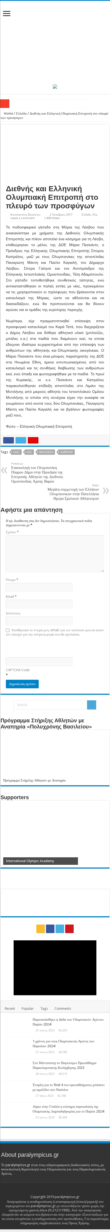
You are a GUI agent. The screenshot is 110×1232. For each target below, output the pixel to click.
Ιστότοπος (13, 613)
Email (11, 597)
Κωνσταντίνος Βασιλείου (25, 214)
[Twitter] (60, 929)
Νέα (94, 214)
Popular (28, 1008)
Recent (10, 1008)
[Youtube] (69, 929)
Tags (44, 1008)
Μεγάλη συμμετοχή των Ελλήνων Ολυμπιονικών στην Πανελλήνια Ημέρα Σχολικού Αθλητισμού (73, 492)
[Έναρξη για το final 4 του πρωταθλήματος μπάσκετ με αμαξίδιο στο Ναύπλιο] (16, 1092)
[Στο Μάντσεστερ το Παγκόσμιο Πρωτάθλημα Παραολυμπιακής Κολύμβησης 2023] (16, 1070)
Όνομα (12, 580)
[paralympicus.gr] (55, 41)
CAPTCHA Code (18, 670)
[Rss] (40, 929)
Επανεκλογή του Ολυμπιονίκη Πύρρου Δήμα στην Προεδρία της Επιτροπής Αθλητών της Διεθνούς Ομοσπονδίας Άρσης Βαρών (37, 472)
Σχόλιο (12, 532)
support (66, 452)
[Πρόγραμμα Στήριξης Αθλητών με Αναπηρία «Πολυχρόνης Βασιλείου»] (55, 755)
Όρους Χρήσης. (79, 1223)
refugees (46, 452)
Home (8, 113)
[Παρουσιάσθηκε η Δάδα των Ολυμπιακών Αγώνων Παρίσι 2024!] (16, 1026)
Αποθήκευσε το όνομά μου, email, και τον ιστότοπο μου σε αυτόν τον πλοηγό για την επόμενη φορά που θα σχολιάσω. (55, 632)
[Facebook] (50, 929)
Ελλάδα (21, 113)
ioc (29, 452)
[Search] (91, 704)
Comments (62, 1008)
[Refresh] (44, 646)
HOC (16, 452)
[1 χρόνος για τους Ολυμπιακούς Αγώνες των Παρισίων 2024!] (16, 1048)
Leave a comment (22, 218)
